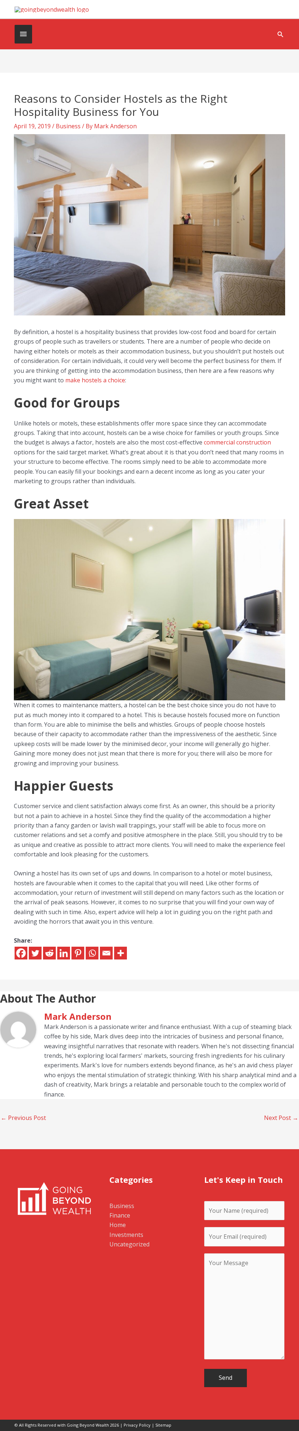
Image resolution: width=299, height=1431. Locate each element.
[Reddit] (49, 953)
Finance (119, 1215)
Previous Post (23, 1118)
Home (117, 1225)
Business (68, 126)
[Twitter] (35, 953)
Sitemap (163, 1425)
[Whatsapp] (92, 953)
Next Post (281, 1118)
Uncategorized (129, 1244)
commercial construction (237, 442)
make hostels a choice (95, 380)
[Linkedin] (63, 953)
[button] (280, 34)
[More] (120, 953)
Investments (126, 1235)
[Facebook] (21, 953)
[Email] (106, 953)
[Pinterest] (77, 953)
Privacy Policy (137, 1425)
